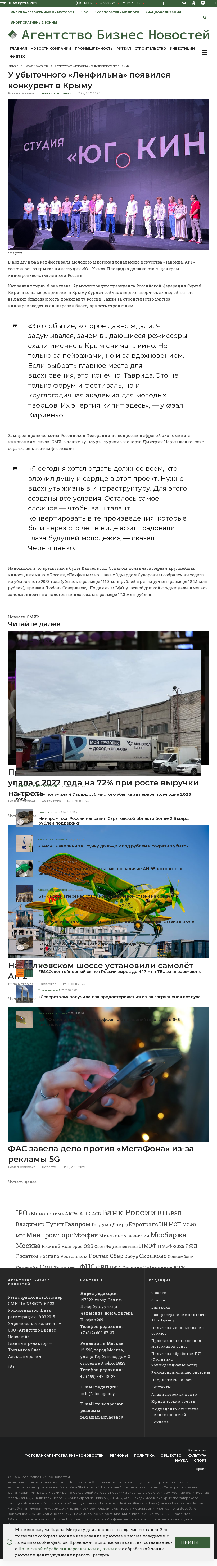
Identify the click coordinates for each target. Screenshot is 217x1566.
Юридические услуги (173, 1401)
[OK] (194, 3)
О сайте (158, 1292)
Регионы (119, 1456)
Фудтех (17, 56)
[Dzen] (203, 3)
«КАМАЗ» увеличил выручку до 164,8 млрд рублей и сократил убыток (113, 846)
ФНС (87, 1266)
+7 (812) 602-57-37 (97, 1332)
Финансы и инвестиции (36, 786)
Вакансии (161, 1307)
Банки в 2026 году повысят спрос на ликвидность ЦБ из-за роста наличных (108, 946)
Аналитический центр (174, 1394)
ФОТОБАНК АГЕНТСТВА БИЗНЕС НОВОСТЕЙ (64, 1456)
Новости (43, 965)
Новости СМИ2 (23, 616)
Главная (18, 49)
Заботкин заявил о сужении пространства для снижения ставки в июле (116, 921)
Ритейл (123, 49)
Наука (181, 1461)
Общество (171, 1456)
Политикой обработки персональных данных (67, 1548)
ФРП (102, 1267)
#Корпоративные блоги (116, 12)
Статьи (158, 1300)
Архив (201, 1469)
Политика (144, 1456)
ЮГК (180, 1267)
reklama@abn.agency (101, 1417)
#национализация (163, 12)
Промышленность (94, 49)
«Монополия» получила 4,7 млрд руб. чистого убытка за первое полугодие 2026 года (103, 797)
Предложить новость (173, 1379)
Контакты (161, 1386)
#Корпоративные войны (34, 22)
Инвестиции (182, 49)
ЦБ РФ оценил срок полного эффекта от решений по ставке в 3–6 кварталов (109, 1022)
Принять (193, 1542)
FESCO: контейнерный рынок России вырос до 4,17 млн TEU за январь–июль (119, 971)
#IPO (84, 12)
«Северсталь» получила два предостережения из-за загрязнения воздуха (119, 996)
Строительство (150, 49)
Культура (197, 1456)
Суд (46, 1266)
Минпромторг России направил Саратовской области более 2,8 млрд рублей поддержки (113, 821)
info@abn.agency (97, 1393)
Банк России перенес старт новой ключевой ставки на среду (104, 896)
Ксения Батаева (21, 93)
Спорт (200, 1461)
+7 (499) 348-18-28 (98, 1376)
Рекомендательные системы (180, 1372)
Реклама (160, 1421)
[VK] (184, 3)
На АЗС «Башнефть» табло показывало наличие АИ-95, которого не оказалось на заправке (111, 871)
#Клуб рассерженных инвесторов (42, 12)
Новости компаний (51, 49)
